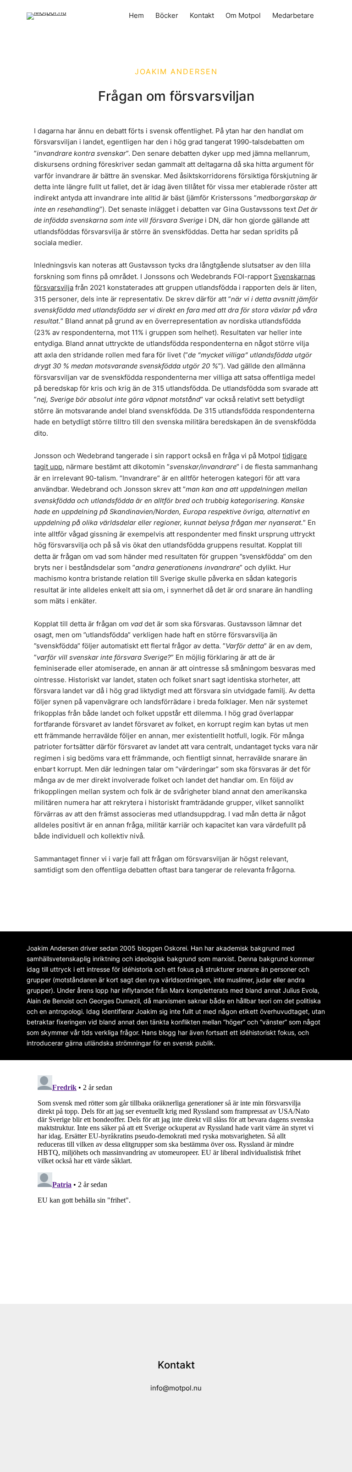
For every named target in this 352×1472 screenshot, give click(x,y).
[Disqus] (176, 1186)
